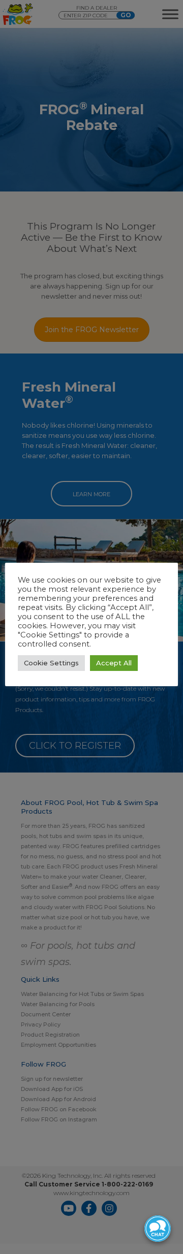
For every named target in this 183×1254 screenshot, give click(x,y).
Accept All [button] (114, 663)
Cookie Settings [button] (51, 663)
